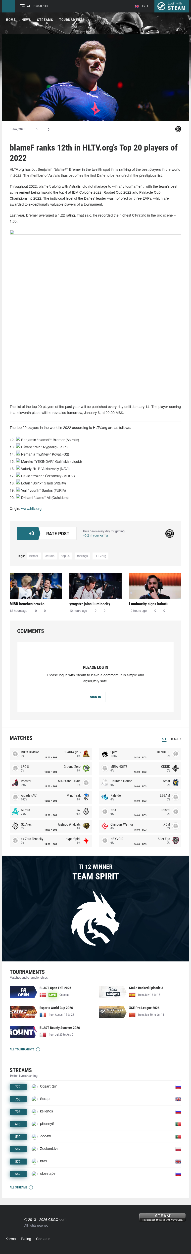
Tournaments (72, 20)
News (26, 20)
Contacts (43, 1239)
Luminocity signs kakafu (148, 604)
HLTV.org (100, 556)
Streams (45, 20)
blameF (34, 556)
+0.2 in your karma (95, 535)
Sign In (95, 697)
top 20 (65, 556)
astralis (50, 556)
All (164, 739)
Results (176, 739)
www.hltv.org (31, 509)
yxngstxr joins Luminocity (89, 604)
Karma (10, 1239)
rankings (82, 556)
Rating (26, 1239)
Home (11, 20)
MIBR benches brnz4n (27, 604)
